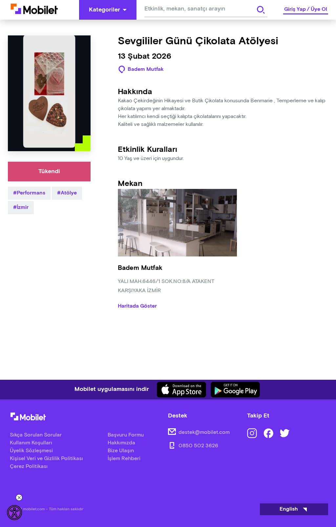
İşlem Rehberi (124, 458)
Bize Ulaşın (121, 450)
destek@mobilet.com (204, 432)
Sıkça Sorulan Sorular (36, 435)
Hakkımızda (121, 442)
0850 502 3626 (198, 445)
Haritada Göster (137, 306)
